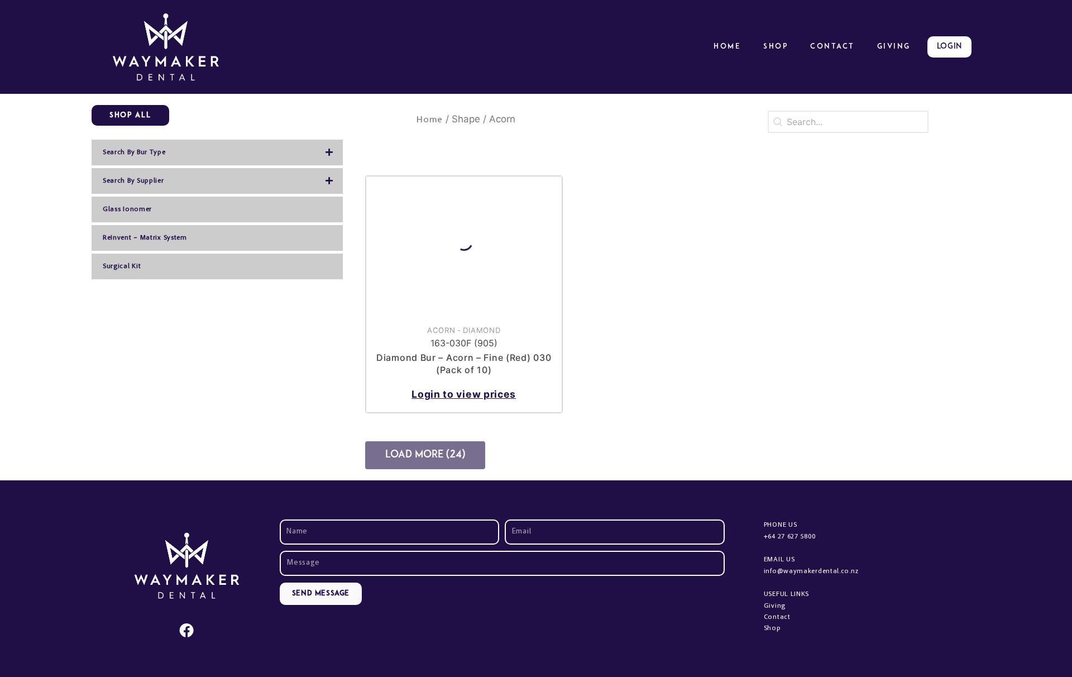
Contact (832, 46)
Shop (775, 46)
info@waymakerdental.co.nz (811, 571)
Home (727, 46)
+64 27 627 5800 (790, 536)
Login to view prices (463, 394)
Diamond (481, 330)
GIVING (894, 46)
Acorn (441, 330)
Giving (775, 606)
